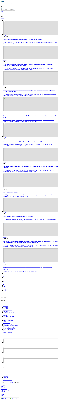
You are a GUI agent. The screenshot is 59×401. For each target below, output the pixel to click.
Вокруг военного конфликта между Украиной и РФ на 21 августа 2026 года (23, 39)
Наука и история (7, 332)
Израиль (5, 321)
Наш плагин (4, 389)
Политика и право (7, 324)
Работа (2, 394)
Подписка (3, 391)
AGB (2, 386)
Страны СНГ (6, 319)
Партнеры (3, 385)
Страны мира (6, 323)
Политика (5, 306)
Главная (2, 18)
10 (4, 286)
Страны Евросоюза (8, 320)
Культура (5, 311)
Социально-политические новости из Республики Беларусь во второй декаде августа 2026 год (27, 267)
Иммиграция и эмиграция (9, 327)
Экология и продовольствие (10, 328)
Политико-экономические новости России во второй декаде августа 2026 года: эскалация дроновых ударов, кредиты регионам (26, 364)
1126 (4, 289)
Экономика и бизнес (8, 312)
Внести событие (5, 393)
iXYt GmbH (10, 382)
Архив (5, 315)
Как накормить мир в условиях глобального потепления (18, 216)
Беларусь (5, 307)
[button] (2, 8)
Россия (5, 317)
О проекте (3, 383)
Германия (5, 308)
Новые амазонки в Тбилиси (10, 192)
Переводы (3, 396)
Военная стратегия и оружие (10, 325)
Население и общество (9, 330)
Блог (2, 395)
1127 (4, 290)
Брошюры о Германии (8, 316)
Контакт (3, 387)
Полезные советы (7, 310)
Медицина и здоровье (8, 329)
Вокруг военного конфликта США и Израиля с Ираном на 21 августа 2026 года (24, 141)
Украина (5, 304)
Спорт (5, 313)
